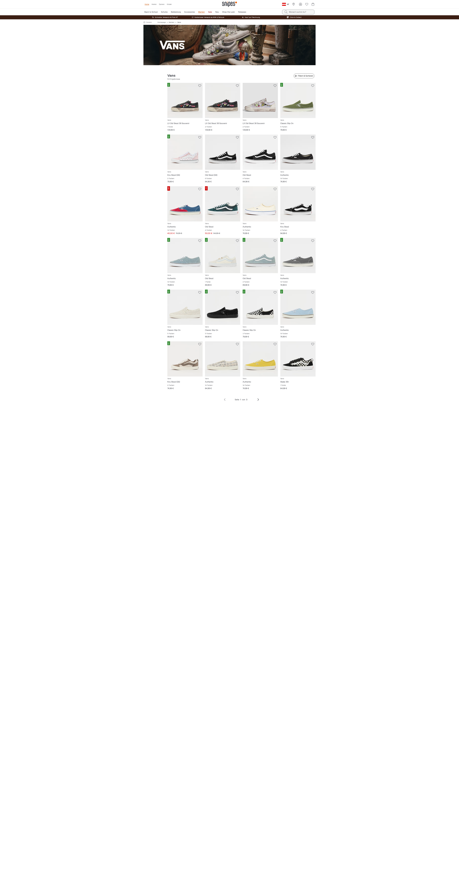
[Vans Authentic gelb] (260, 359)
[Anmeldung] (300, 4)
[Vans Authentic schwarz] (298, 152)
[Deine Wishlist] (306, 4)
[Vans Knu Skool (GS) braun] (185, 359)
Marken (171, 22)
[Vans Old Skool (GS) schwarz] (222, 152)
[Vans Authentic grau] (298, 255)
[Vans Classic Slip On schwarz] (222, 307)
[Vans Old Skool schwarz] (260, 152)
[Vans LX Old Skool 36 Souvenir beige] (260, 100)
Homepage (161, 22)
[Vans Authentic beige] (260, 203)
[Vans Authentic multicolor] (222, 359)
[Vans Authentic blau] (185, 203)
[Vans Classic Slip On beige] (185, 307)
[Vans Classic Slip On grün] (298, 100)
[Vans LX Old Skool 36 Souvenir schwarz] (185, 100)
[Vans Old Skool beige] (222, 255)
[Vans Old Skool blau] (260, 255)
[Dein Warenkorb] (313, 4)
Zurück (149, 22)
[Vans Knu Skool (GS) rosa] (185, 152)
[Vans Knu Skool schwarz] (298, 203)
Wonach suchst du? (297, 12)
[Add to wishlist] (199, 85)
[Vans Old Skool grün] (222, 203)
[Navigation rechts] (258, 399)
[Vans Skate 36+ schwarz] (298, 359)
